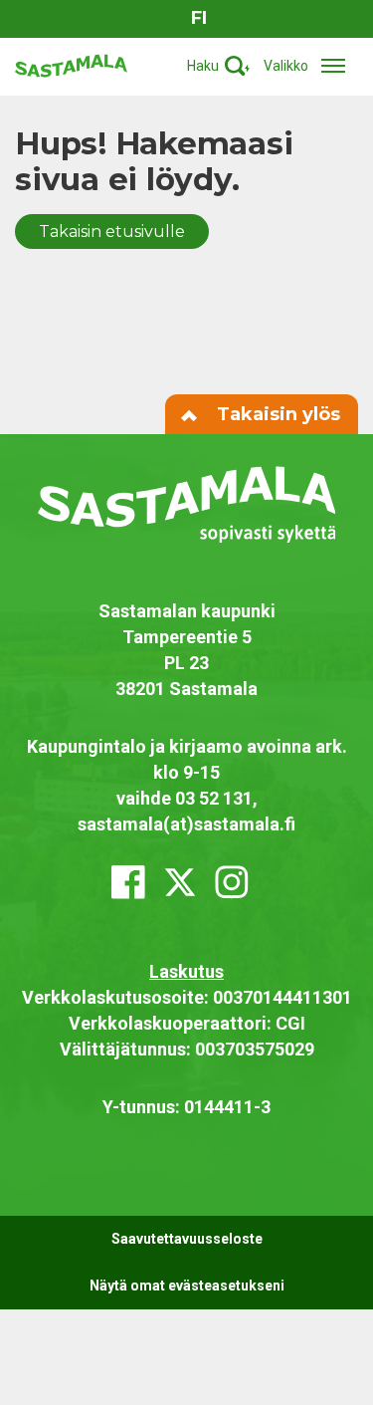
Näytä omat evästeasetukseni (187, 1285)
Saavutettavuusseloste (187, 1239)
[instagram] (232, 882)
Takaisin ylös (276, 414)
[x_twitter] (180, 882)
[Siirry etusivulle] (71, 64)
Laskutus (186, 971)
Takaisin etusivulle (112, 231)
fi (199, 18)
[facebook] (128, 882)
